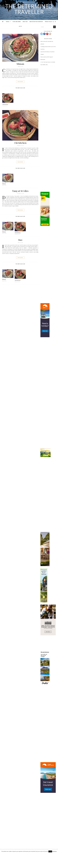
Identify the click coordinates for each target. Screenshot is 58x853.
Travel (7, 21)
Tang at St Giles (20, 190)
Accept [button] (50, 851)
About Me (25, 21)
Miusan (20, 63)
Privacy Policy (48, 21)
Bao (20, 239)
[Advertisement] (48, 97)
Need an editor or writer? (36, 21)
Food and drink (17, 21)
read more (20, 81)
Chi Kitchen (5, 104)
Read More (54, 851)
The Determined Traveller (29, 9)
